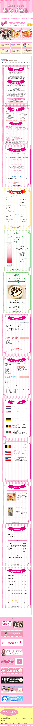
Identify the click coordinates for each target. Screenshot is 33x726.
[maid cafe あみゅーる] (15, 16)
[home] (5, 47)
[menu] (16, 47)
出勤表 (18, 723)
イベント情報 (24, 723)
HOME (2, 723)
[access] (27, 53)
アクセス (30, 723)
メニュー (7, 723)
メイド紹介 (13, 723)
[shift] (5, 53)
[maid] (27, 47)
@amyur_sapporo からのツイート (9, 618)
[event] (16, 53)
